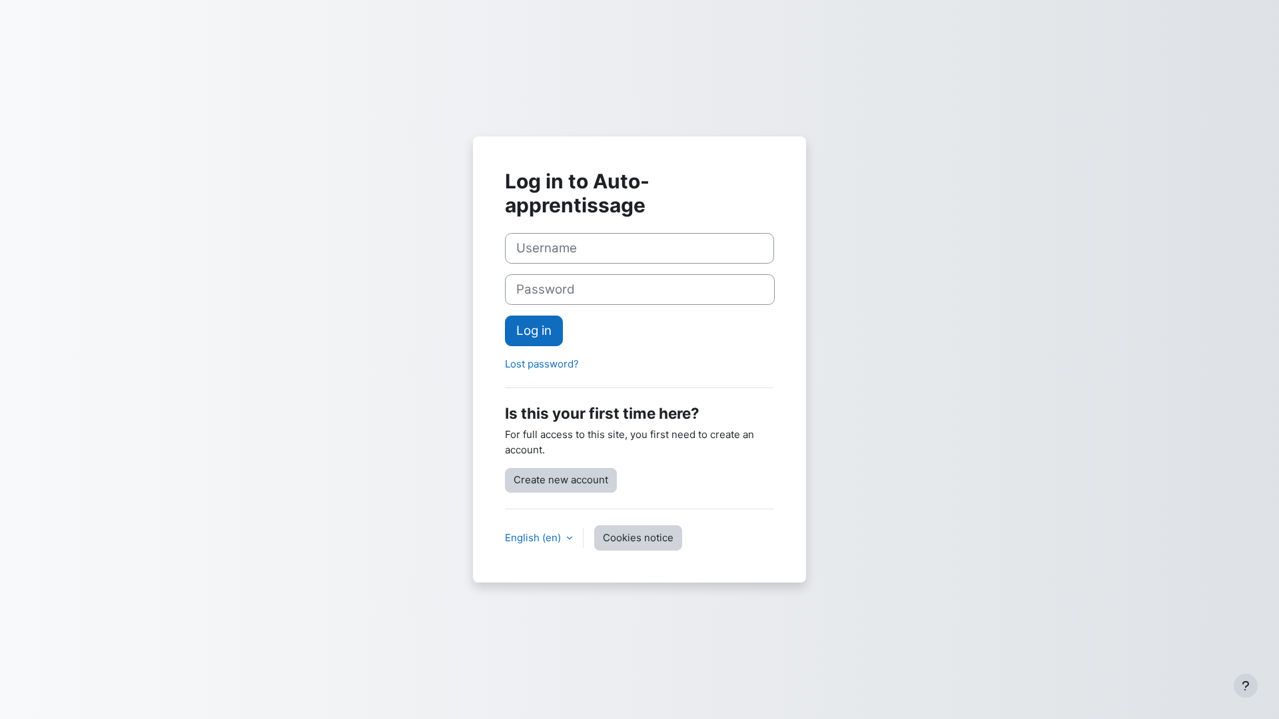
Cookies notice (638, 537)
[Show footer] (1246, 686)
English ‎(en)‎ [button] (534, 537)
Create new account (561, 479)
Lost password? (542, 364)
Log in (534, 330)
